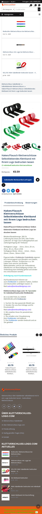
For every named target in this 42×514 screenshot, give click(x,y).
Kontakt (6, 437)
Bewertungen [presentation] (31, 203)
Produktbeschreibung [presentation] (14, 203)
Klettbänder (20, 257)
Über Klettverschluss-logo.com (14, 425)
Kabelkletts (29, 257)
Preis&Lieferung (9, 429)
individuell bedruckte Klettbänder (19, 293)
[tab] (13, 203)
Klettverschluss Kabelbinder (11, 84)
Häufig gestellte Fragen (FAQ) (13, 433)
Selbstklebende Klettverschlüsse (13, 86)
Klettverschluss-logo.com (14, 291)
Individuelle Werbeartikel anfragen (18, 180)
